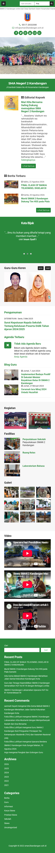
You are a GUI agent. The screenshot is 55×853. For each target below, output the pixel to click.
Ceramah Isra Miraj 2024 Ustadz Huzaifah (33, 391)
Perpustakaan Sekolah (34, 439)
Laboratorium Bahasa (34, 466)
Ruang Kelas (29, 452)
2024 (6, 772)
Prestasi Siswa (10, 815)
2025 (6, 768)
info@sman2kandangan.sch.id (29, 28)
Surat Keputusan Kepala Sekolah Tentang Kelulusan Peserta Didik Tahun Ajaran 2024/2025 (26, 326)
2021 (6, 785)
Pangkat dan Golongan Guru (30, 752)
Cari (6, 645)
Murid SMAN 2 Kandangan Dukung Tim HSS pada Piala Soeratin (35, 201)
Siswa (6, 823)
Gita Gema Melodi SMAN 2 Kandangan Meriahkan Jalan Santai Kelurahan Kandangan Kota (27, 709)
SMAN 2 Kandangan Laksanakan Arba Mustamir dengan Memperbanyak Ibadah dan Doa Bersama (27, 720)
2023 (6, 777)
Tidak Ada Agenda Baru (27, 343)
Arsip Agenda (20, 356)
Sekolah (7, 819)
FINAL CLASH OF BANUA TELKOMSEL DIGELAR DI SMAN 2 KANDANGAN (34, 188)
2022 (6, 781)
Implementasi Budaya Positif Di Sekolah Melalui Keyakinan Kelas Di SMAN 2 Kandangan (35, 378)
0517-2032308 (29, 25)
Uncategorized (10, 827)
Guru (6, 802)
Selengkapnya (28, 160)
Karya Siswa (9, 810)
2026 (6, 764)
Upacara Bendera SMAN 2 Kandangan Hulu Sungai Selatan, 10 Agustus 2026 (25, 745)
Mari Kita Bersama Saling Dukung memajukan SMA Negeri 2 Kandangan (32, 107)
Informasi (8, 806)
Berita (6, 798)
